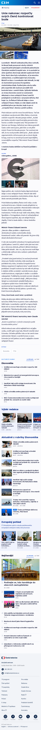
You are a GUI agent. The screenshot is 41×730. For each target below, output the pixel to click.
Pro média (24, 679)
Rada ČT (24, 695)
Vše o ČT (4, 710)
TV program (5, 679)
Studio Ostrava (26, 691)
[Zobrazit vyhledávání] (35, 2)
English (4, 726)
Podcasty (5, 695)
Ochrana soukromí (13, 726)
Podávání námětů (27, 702)
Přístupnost (24, 726)
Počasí (4, 699)
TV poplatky (5, 687)
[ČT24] (5, 3)
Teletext (4, 691)
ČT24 (3, 23)
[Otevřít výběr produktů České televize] (39, 2)
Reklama (24, 683)
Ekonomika (6, 351)
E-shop (4, 702)
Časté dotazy (25, 706)
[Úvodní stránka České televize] (10, 657)
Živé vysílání (5, 683)
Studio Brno (25, 687)
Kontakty (24, 710)
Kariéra (23, 699)
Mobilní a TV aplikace (8, 706)
